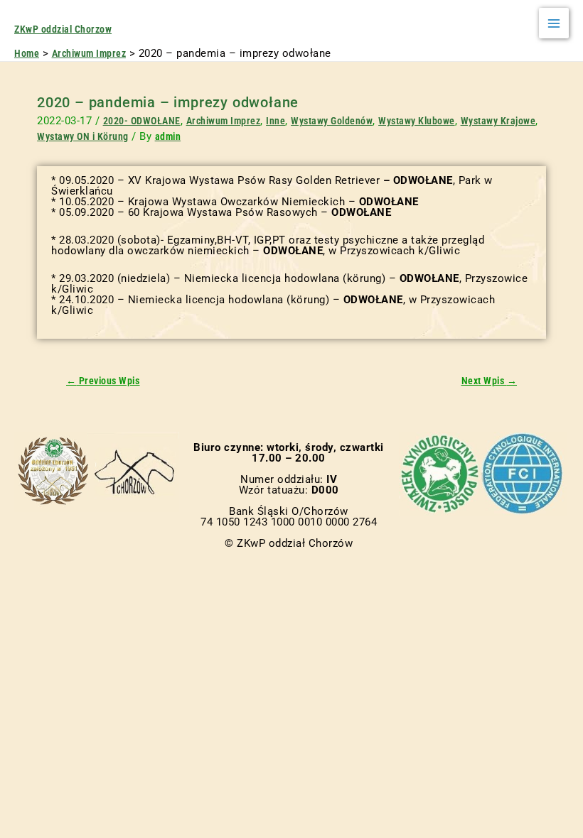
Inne (275, 120)
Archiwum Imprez (223, 120)
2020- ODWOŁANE (142, 120)
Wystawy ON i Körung (83, 136)
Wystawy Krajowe (498, 120)
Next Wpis (489, 381)
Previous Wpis (103, 381)
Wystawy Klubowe (416, 120)
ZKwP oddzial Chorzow (63, 29)
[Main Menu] (554, 23)
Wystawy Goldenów (332, 120)
